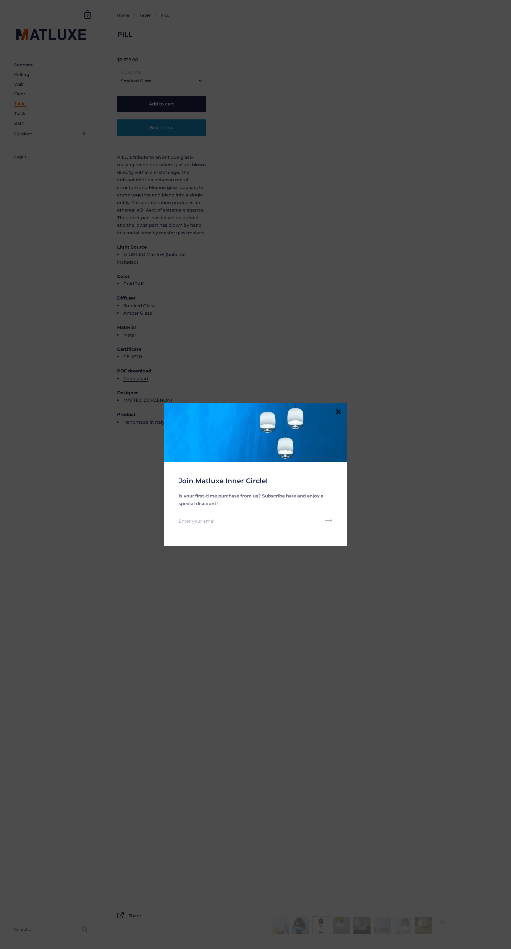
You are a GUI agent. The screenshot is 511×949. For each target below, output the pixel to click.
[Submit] (328, 523)
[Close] (338, 412)
